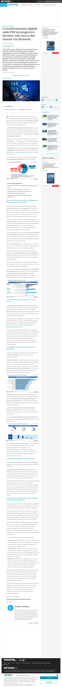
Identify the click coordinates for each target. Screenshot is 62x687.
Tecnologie (9, 43)
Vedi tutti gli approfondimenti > (53, 153)
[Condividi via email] (9, 46)
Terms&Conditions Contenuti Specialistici (41, 663)
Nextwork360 (7, 670)
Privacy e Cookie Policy (26, 663)
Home (4, 43)
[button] (3, 5)
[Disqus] (21, 643)
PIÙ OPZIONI (49, 682)
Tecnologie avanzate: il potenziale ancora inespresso (19, 191)
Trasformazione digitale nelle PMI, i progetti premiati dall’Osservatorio (19, 196)
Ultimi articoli (25, 4)
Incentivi (44, 4)
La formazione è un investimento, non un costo (18, 189)
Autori (9, 663)
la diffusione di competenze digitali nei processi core (20, 152)
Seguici (21, 660)
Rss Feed (17, 663)
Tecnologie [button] (37, 4)
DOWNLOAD (55, 52)
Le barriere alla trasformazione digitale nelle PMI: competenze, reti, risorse (22, 186)
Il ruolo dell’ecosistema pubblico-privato (16, 193)
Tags (13, 663)
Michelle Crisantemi (7, 78)
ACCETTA (49, 678)
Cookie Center (5, 664)
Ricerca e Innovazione (52, 4)
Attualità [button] (31, 4)
